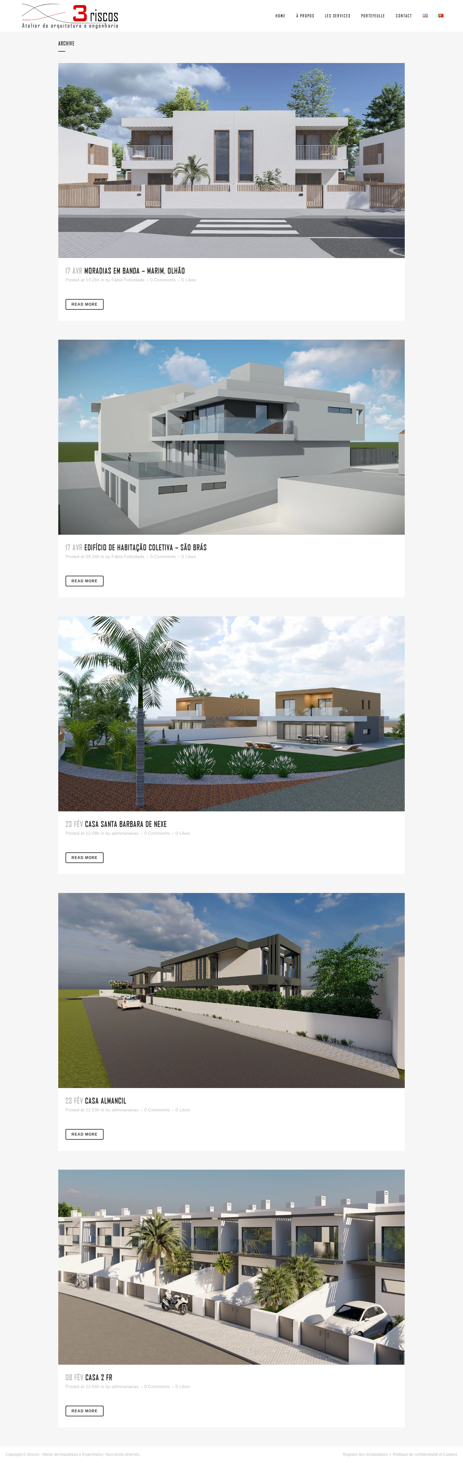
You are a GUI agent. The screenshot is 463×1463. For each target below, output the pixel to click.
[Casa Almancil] (231, 990)
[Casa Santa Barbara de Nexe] (231, 713)
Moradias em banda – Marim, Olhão (134, 270)
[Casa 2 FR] (231, 1267)
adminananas (125, 833)
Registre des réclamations (365, 1454)
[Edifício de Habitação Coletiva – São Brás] (231, 437)
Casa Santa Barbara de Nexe (126, 823)
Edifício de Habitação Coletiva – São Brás (145, 547)
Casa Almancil (105, 1100)
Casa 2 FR (98, 1377)
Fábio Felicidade (128, 279)
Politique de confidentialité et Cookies (425, 1454)
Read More (84, 304)
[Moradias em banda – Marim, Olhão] (231, 160)
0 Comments (163, 279)
